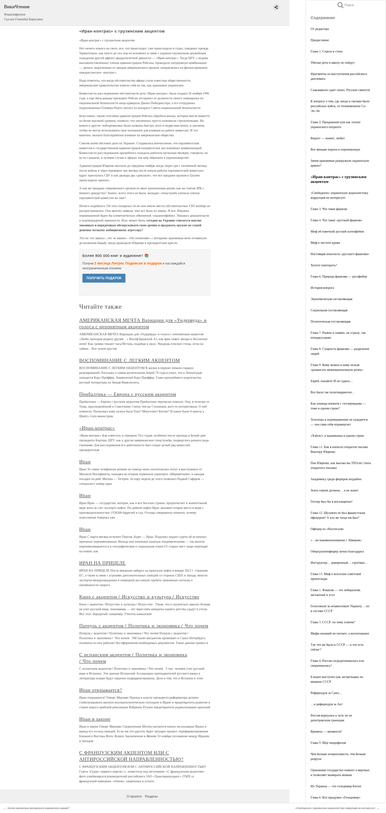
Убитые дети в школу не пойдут (333, 62)
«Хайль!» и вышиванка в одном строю (337, 435)
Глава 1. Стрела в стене (327, 51)
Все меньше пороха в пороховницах (335, 149)
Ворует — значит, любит (328, 138)
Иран (85, 461)
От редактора (320, 29)
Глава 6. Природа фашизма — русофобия (339, 276)
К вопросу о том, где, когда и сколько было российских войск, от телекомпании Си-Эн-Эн (340, 106)
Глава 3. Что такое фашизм (329, 209)
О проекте (134, 796)
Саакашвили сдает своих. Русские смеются (340, 90)
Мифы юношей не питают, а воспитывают (340, 633)
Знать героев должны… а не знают (334, 490)
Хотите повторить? (324, 265)
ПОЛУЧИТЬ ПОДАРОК (103, 278)
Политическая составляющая (330, 321)
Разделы (151, 796)
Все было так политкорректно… (333, 392)
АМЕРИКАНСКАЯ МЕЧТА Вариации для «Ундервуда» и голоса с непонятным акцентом (143, 323)
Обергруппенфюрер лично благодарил (337, 551)
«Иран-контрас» (97, 427)
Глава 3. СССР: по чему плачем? (333, 622)
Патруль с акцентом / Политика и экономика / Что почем (143, 625)
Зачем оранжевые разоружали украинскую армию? (38, 808)
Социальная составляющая (329, 310)
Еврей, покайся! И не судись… (332, 381)
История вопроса (322, 287)
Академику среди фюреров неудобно (336, 479)
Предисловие (320, 40)
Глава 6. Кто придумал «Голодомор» (335, 797)
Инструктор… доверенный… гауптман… (339, 562)
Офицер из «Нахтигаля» (327, 529)
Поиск (345, 5)
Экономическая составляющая (331, 299)
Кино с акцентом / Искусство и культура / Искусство (139, 596)
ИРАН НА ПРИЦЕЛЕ (102, 563)
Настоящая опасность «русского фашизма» (340, 254)
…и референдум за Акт (327, 704)
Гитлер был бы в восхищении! (331, 501)
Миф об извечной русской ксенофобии (337, 231)
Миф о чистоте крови (325, 242)
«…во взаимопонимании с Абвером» (336, 540)
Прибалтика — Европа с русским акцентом (127, 394)
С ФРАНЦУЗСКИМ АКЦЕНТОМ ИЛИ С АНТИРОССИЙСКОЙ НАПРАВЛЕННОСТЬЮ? (131, 755)
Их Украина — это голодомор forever (336, 786)
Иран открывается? (100, 690)
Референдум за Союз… (326, 693)
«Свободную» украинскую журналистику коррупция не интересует (335, 808)
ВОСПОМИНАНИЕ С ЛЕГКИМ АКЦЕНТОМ (129, 360)
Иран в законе (94, 719)
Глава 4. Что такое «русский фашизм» (336, 220)
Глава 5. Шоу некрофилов (328, 742)
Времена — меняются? (326, 731)
